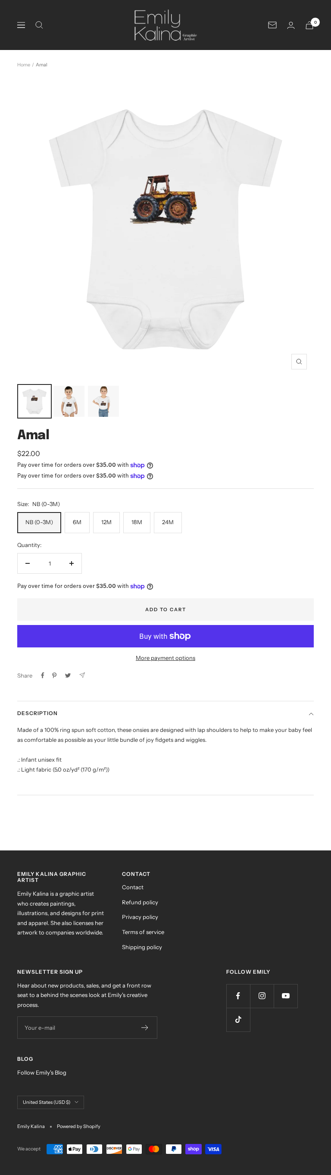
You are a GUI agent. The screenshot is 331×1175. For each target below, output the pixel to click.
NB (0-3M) (39, 522)
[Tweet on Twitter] (68, 675)
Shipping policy (142, 947)
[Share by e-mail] (82, 675)
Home (23, 65)
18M (136, 522)
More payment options (165, 657)
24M (168, 522)
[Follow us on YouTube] (285, 996)
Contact (133, 887)
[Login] (291, 25)
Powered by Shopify (78, 1126)
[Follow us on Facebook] (238, 996)
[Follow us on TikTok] (238, 1019)
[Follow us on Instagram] (262, 996)
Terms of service (143, 931)
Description (37, 713)
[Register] (145, 1028)
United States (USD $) (46, 1102)
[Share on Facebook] (42, 675)
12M (106, 522)
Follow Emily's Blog (41, 1072)
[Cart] (309, 25)
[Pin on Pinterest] (54, 675)
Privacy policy (140, 916)
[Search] (39, 25)
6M (77, 522)
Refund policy (140, 902)
